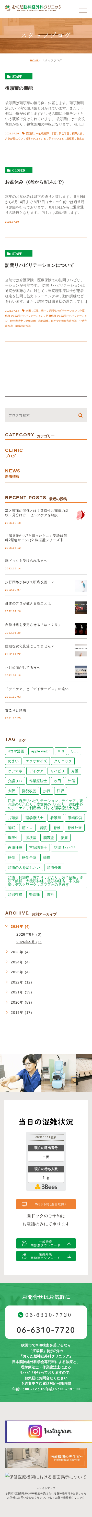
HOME (34, 60)
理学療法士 (34, 818)
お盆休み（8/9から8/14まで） (35, 181)
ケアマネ (15, 771)
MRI (60, 751)
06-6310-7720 (46, 1329)
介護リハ (15, 781)
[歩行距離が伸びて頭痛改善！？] (81, 586)
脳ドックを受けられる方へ (26, 561)
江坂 (60, 791)
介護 (74, 771)
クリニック (63, 761)
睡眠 (11, 828)
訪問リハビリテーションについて (39, 265)
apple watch (41, 751)
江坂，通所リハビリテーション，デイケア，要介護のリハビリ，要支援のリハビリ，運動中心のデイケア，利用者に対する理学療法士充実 (45, 804)
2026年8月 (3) (29, 934)
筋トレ (27, 828)
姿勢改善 (29, 791)
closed (18, 170)
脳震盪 (48, 838)
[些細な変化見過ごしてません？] (81, 650)
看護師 (55, 818)
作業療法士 (38, 781)
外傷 (71, 781)
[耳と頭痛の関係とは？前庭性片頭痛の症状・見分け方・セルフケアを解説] (81, 515)
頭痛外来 (54, 867)
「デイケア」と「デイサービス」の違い (36, 689)
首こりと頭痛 (15, 710)
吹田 (57, 781)
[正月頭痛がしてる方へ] (81, 672)
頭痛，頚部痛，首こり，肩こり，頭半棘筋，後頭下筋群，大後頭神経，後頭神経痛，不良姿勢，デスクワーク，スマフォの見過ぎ (45, 881)
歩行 (46, 791)
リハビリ (57, 771)
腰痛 (64, 838)
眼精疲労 (75, 818)
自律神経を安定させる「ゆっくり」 (33, 625)
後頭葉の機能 (19, 87)
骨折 (50, 894)
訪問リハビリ (64, 848)
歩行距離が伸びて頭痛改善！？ (29, 582)
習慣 (43, 828)
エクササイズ (36, 761)
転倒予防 (29, 857)
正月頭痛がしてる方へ (22, 667)
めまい (13, 761)
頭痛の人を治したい (24, 867)
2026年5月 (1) (29, 942)
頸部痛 (34, 894)
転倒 (11, 857)
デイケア (36, 771)
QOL (74, 751)
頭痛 (46, 857)
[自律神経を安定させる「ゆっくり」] (81, 629)
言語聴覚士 (38, 848)
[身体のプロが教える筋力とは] (81, 607)
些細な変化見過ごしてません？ (29, 646)
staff (17, 76)
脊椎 (57, 828)
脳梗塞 (31, 838)
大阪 (11, 791)
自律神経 (15, 848)
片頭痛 (13, 818)
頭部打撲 (15, 894)
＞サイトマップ (46, 1488)
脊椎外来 (74, 828)
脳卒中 (13, 838)
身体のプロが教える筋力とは (28, 603)
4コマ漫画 (16, 751)
